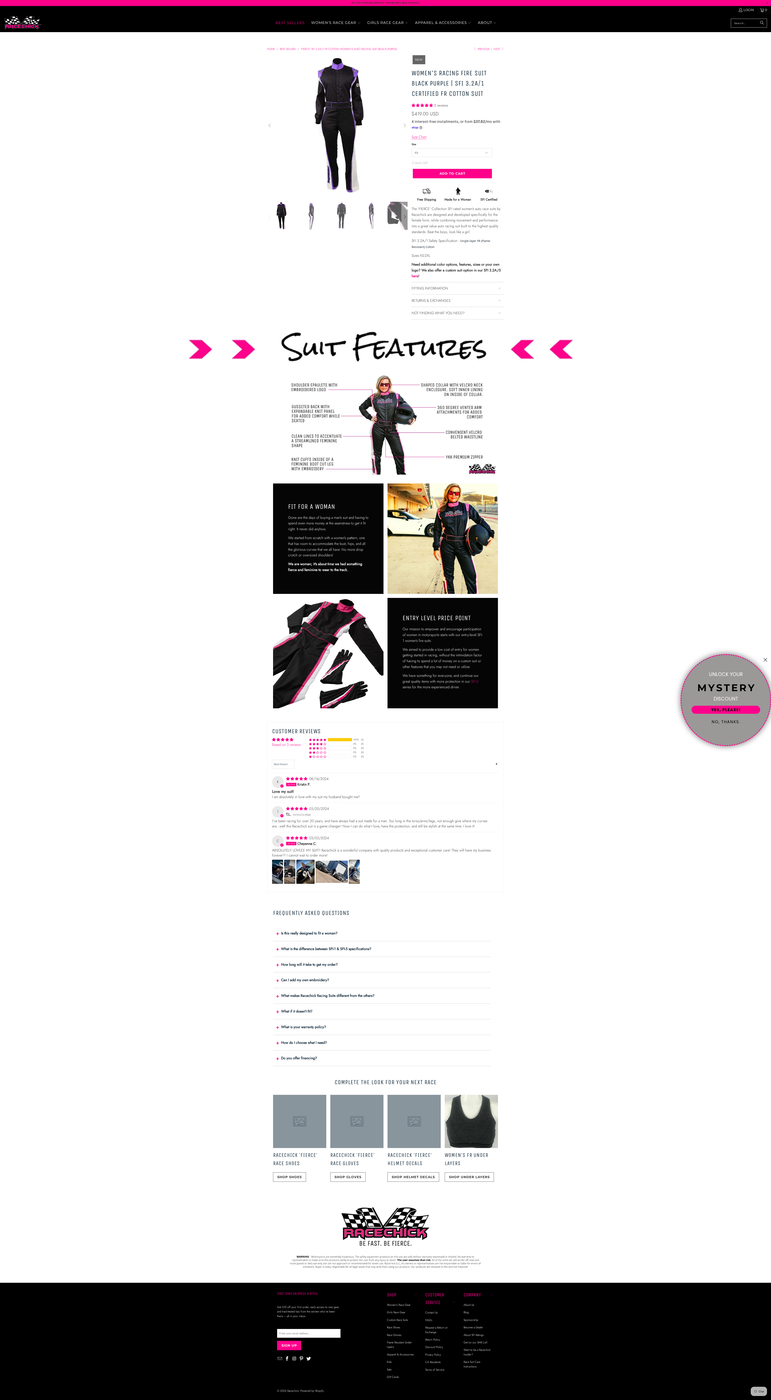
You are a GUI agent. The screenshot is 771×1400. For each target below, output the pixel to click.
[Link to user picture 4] (332, 872)
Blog (466, 1312)
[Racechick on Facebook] (287, 1358)
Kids (389, 1362)
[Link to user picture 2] (289, 872)
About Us (469, 1305)
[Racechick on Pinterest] (302, 1358)
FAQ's (428, 1320)
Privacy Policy (433, 1355)
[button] (336, 23)
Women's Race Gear (399, 1305)
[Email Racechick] (280, 1358)
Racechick (293, 1391)
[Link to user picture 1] (277, 872)
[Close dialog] (765, 660)
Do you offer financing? (299, 1058)
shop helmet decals (413, 1177)
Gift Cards (393, 1377)
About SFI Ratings (474, 1335)
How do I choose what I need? (304, 1042)
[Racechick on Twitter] (309, 1358)
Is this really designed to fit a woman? (309, 933)
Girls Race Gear (396, 1312)
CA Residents (433, 1362)
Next (497, 49)
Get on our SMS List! (475, 1342)
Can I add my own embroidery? (305, 980)
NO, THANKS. (726, 722)
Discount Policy (434, 1347)
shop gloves (348, 1177)
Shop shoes (289, 1177)
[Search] (762, 23)
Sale (389, 1369)
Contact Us (431, 1312)
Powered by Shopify (312, 1391)
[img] (297, 778)
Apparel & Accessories (400, 1354)
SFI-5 (474, 681)
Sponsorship (471, 1320)
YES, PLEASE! (726, 710)
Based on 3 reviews (286, 744)
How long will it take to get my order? (309, 964)
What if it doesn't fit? (296, 1011)
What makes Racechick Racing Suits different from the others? (327, 995)
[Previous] (270, 125)
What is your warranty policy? (303, 1027)
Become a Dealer (473, 1327)
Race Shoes (393, 1327)
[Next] (404, 125)
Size (414, 144)
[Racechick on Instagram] (294, 1358)
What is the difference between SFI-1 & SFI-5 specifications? (326, 948)
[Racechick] (22, 23)
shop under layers (469, 1177)
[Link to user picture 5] (354, 872)
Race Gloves (394, 1335)
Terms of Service (434, 1370)
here (415, 276)
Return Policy (432, 1340)
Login (748, 10)
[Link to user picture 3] (305, 872)
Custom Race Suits (397, 1320)
